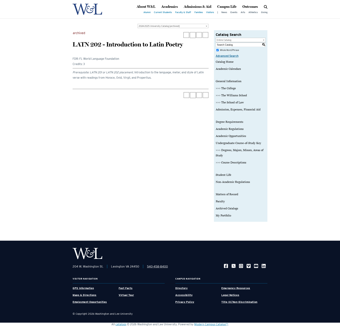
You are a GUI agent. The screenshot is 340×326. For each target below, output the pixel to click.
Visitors (210, 12)
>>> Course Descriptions (231, 162)
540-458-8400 (157, 266)
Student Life (223, 175)
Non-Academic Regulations (233, 182)
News (224, 12)
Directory (181, 288)
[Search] (265, 7)
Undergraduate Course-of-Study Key (238, 143)
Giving (264, 12)
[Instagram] (241, 265)
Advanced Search (227, 56)
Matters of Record (227, 194)
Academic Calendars (228, 69)
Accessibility (183, 295)
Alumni (147, 12)
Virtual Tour (126, 295)
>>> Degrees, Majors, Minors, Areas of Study (239, 152)
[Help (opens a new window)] (205, 35)
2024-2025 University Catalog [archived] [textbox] (159, 26)
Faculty (220, 201)
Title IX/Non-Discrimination (239, 302)
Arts (243, 12)
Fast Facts (125, 288)
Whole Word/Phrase (229, 50)
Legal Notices (230, 295)
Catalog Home (225, 62)
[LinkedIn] (263, 265)
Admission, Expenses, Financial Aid (238, 109)
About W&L (146, 7)
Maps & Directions (85, 295)
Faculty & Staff (183, 12)
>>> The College (226, 88)
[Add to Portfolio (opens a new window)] (186, 35)
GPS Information (83, 288)
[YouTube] (256, 265)
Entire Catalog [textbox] (224, 40)
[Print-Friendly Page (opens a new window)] (199, 35)
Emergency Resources (235, 288)
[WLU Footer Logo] (87, 253)
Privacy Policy (184, 302)
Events (233, 12)
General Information (228, 81)
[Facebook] (226, 265)
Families (198, 12)
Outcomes (250, 7)
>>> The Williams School (231, 95)
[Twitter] (233, 265)
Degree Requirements (229, 122)
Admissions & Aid (197, 7)
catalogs (120, 324)
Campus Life (226, 7)
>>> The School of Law (230, 102)
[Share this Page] (193, 35)
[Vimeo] (248, 265)
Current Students (163, 12)
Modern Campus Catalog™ (211, 324)
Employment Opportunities (90, 302)
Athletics (253, 12)
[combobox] (173, 26)
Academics (169, 7)
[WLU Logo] (87, 9)
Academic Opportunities (231, 136)
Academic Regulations (230, 129)
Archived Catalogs (227, 208)
